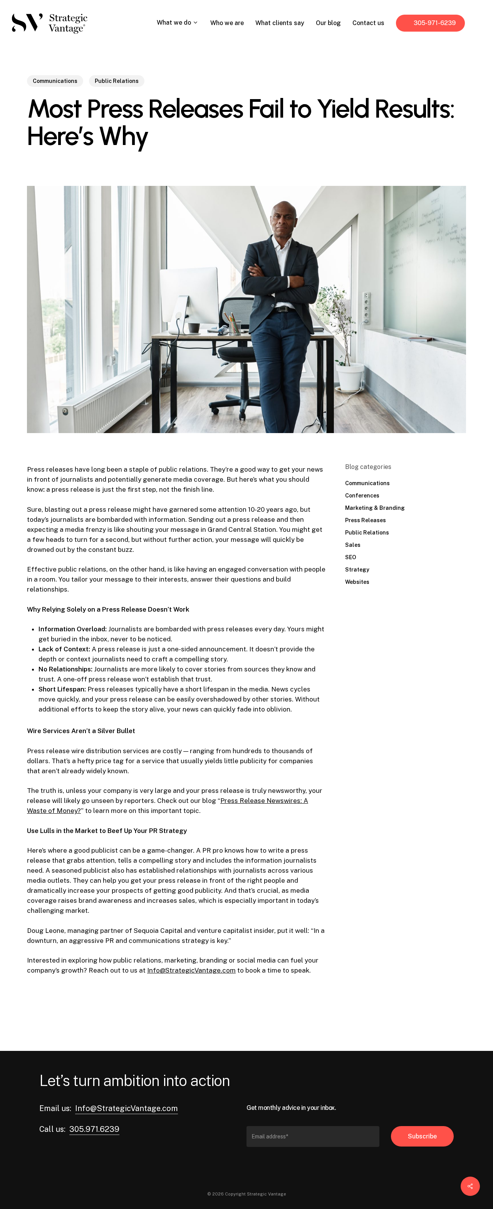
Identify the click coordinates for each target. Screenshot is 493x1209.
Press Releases (365, 520)
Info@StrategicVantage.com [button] (126, 1108)
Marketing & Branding (375, 508)
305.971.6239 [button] (94, 1129)
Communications (55, 81)
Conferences (362, 495)
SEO (350, 557)
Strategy (357, 570)
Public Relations (117, 81)
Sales (353, 545)
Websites (357, 582)
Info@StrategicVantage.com (191, 970)
